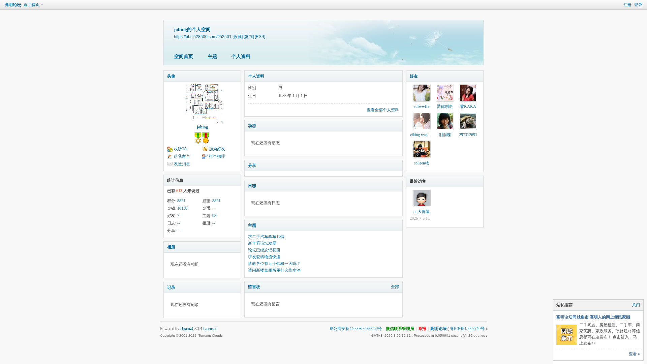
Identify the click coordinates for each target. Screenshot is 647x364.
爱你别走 (445, 106)
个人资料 (241, 56)
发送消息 (182, 163)
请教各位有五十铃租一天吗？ (274, 263)
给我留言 (182, 156)
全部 (395, 286)
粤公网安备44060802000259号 (355, 328)
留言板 (254, 286)
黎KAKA (468, 106)
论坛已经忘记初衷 (264, 250)
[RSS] (260, 36)
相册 (171, 247)
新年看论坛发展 (262, 243)
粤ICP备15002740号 (467, 328)
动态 (252, 125)
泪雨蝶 (445, 134)
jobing (202, 127)
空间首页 (183, 56)
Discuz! (186, 328)
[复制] (249, 36)
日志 (252, 185)
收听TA (180, 149)
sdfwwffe (421, 106)
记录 (171, 287)
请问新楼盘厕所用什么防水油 (274, 270)
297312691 (468, 134)
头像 (171, 76)
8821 (181, 201)
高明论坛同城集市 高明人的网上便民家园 (593, 317)
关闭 (636, 305)
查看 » (634, 354)
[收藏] (238, 36)
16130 (182, 208)
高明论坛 (13, 4)
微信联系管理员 (400, 328)
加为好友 (217, 149)
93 (214, 215)
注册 (627, 4)
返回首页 (32, 4)
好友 (414, 76)
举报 (422, 328)
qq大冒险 (421, 211)
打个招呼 (217, 156)
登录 (638, 4)
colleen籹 (421, 163)
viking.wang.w (422, 134)
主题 (212, 56)
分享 (252, 165)
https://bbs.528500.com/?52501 (203, 36)
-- (213, 208)
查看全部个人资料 (383, 110)
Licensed (210, 328)
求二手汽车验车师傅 (266, 236)
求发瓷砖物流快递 (264, 256)
